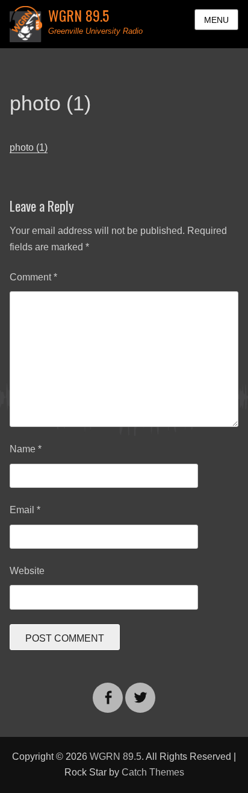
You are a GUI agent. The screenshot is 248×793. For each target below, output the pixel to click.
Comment (33, 277)
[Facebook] (108, 690)
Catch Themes (153, 772)
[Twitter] (140, 690)
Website (27, 571)
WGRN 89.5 (78, 15)
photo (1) (29, 147)
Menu (216, 20)
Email (25, 510)
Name (26, 449)
